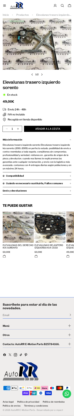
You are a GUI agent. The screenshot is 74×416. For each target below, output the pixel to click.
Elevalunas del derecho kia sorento (18, 246)
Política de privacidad (28, 402)
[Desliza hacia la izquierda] (32, 74)
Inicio (6, 14)
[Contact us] (67, 393)
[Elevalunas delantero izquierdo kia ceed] (50, 227)
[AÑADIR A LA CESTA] (4, 256)
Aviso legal (8, 402)
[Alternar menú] (4, 5)
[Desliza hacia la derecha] (42, 74)
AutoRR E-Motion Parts (23, 410)
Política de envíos (11, 406)
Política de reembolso (54, 402)
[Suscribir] (70, 314)
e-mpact (58, 410)
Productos (22, 14)
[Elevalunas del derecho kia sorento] (18, 227)
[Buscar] (62, 5)
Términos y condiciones (36, 406)
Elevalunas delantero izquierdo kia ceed (48, 246)
